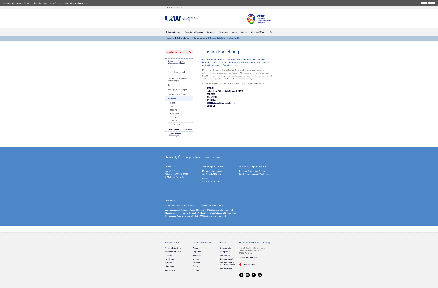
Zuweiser (169, 255)
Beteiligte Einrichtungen (177, 89)
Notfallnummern (174, 52)
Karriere (168, 262)
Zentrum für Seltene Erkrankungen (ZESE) (226, 38)
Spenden (196, 262)
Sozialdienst (172, 85)
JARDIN (172, 103)
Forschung (172, 98)
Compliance (225, 251)
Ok (428, 3)
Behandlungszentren (199, 38)
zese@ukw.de (178, 177)
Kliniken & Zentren (183, 38)
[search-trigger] (271, 32)
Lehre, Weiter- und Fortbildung (180, 129)
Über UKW (169, 266)
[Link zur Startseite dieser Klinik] (260, 19)
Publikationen (175, 124)
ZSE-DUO (173, 110)
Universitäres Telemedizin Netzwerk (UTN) (225, 91)
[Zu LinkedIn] (260, 275)
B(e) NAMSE (174, 114)
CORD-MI (173, 121)
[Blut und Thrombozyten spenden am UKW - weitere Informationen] (247, 264)
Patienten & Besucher (174, 251)
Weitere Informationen (79, 3)
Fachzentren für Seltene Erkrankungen (177, 79)
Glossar (196, 259)
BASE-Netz (174, 117)
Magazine (197, 251)
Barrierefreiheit (226, 259)
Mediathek (197, 255)
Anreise (196, 270)
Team (170, 67)
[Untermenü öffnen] (168, 110)
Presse (195, 248)
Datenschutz (225, 248)
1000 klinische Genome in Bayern (221, 103)
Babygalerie (170, 270)
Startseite (170, 38)
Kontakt (196, 266)
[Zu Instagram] (247, 275)
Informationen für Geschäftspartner (227, 263)
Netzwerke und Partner (177, 94)
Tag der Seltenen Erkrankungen (174, 135)
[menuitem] (173, 7)
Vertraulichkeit (226, 268)
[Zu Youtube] (254, 275)
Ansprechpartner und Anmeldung (176, 73)
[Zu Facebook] (241, 275)
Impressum (225, 255)
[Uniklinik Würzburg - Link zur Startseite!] (181, 18)
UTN (171, 106)
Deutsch (173, 8)
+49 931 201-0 (252, 257)
